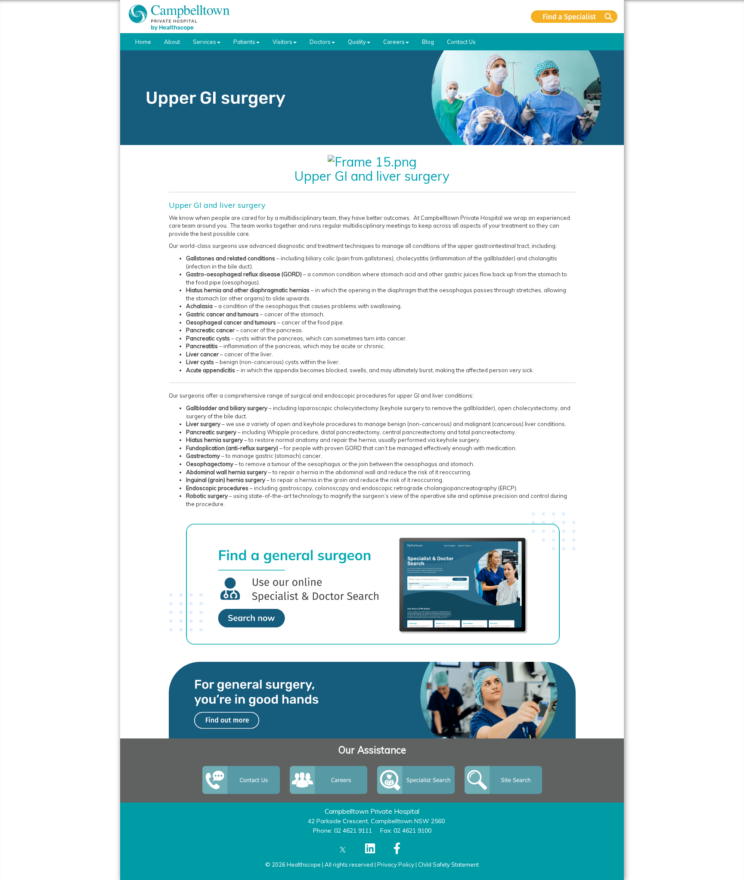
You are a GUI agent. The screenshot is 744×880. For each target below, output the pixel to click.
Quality (357, 41)
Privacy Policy (395, 864)
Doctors (320, 41)
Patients (244, 41)
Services (204, 41)
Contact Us (461, 41)
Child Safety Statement (448, 864)
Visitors (282, 41)
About (172, 41)
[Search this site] (574, 16)
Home (143, 41)
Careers (394, 41)
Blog (428, 41)
